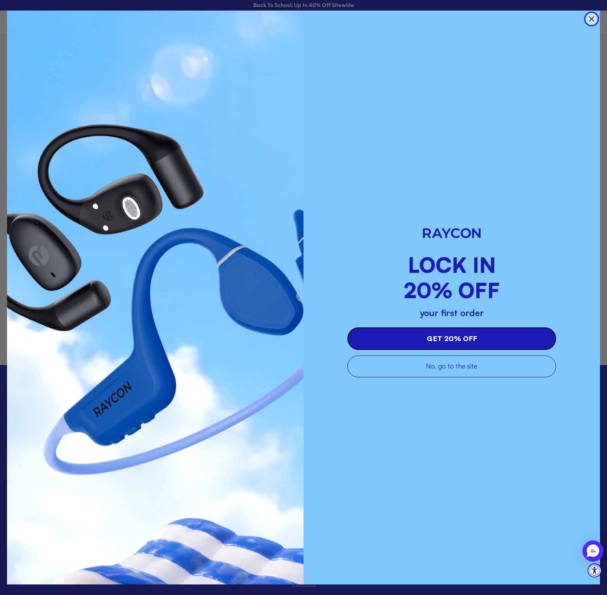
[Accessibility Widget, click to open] (595, 570)
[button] (592, 551)
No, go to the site (451, 366)
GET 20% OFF (452, 338)
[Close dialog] (591, 19)
